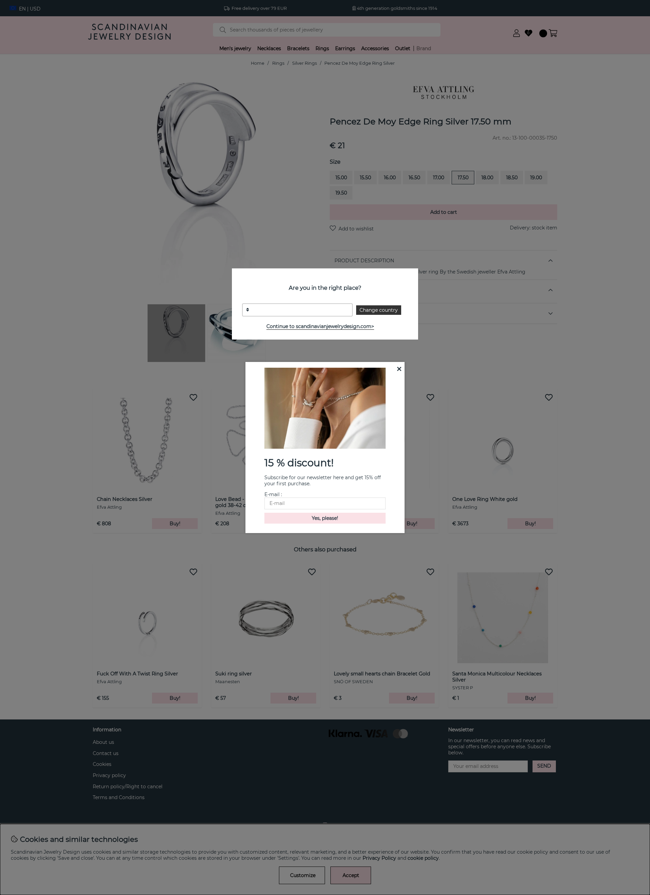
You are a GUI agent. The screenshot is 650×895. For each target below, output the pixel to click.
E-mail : (273, 494)
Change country (379, 310)
